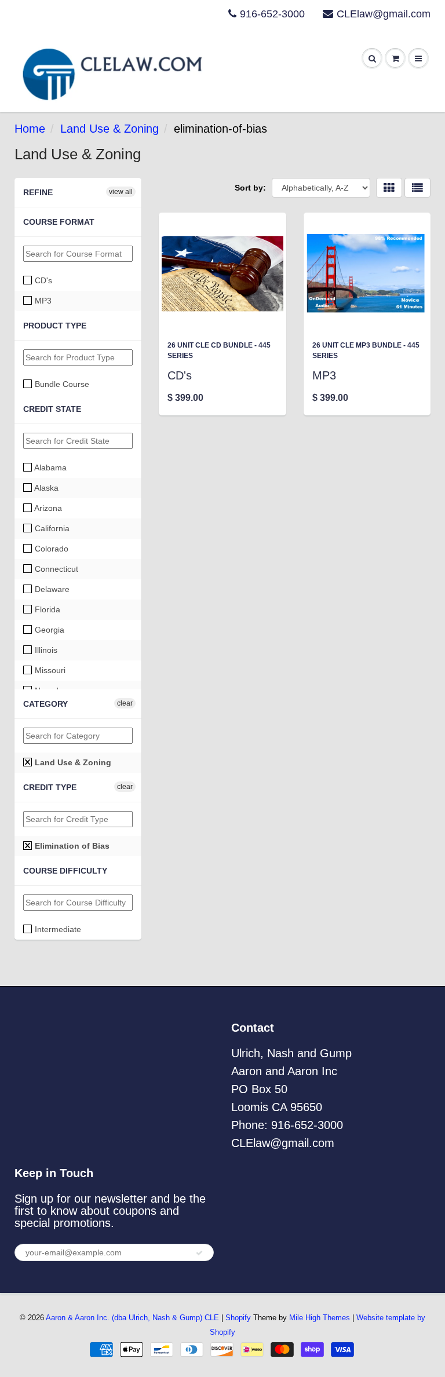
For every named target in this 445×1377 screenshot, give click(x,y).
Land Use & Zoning (109, 128)
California (51, 528)
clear (125, 703)
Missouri (48, 670)
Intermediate (56, 929)
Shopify (238, 1317)
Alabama (49, 467)
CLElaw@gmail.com (384, 14)
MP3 (42, 300)
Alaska (45, 487)
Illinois (44, 650)
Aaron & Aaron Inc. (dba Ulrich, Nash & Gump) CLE (132, 1317)
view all (121, 192)
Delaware (51, 589)
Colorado (50, 548)
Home (29, 128)
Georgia (48, 629)
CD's (42, 280)
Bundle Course (60, 384)
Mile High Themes (319, 1317)
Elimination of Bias (71, 845)
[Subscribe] (199, 1253)
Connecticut (55, 569)
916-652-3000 (272, 14)
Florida (46, 609)
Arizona (47, 508)
